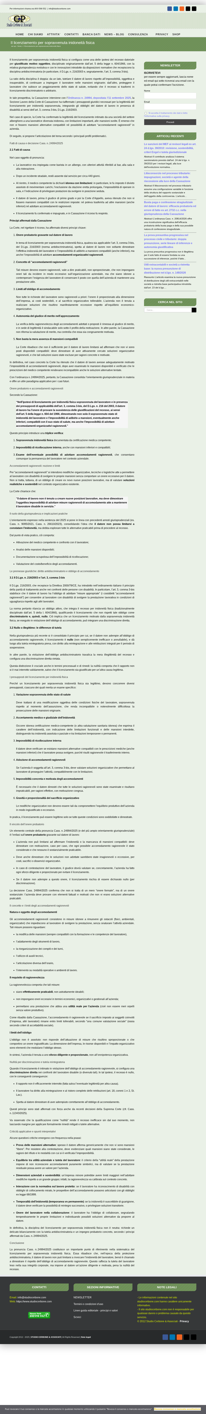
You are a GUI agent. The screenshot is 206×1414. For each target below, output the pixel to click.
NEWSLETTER (83, 1297)
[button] (185, 33)
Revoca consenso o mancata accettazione (177, 1409)
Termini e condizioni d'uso (88, 1304)
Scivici (77, 1317)
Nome (147, 90)
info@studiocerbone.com (59, 9)
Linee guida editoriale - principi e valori (96, 1310)
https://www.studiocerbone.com (34, 1301)
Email (147, 102)
